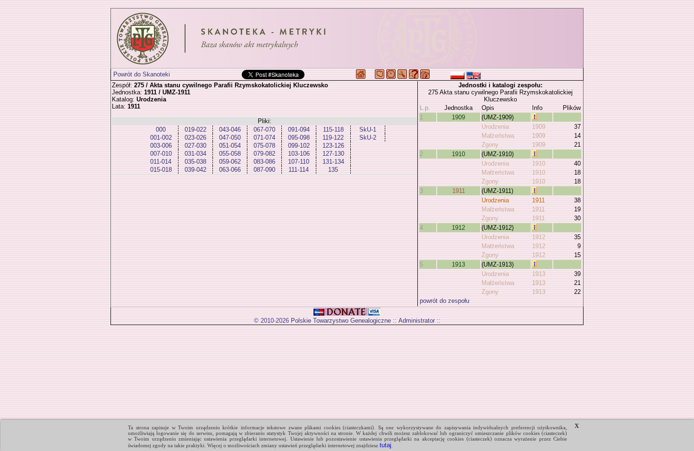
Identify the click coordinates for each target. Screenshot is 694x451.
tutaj (385, 445)
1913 (458, 264)
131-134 (333, 161)
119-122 (333, 137)
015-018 (161, 169)
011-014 (160, 161)
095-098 (299, 137)
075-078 (264, 145)
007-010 (161, 153)
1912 (458, 227)
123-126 (333, 145)
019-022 (195, 129)
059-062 (230, 161)
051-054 (230, 145)
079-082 (264, 153)
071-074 (264, 137)
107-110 (298, 161)
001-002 (161, 137)
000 (161, 129)
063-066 (230, 169)
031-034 (195, 153)
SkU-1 (367, 129)
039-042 (195, 169)
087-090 (264, 169)
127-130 (333, 153)
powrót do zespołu (444, 300)
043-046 (230, 129)
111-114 (298, 169)
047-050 (230, 137)
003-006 (161, 145)
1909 (458, 117)
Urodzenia (495, 126)
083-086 (264, 161)
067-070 (264, 129)
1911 (458, 190)
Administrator (416, 320)
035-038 (195, 161)
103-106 (299, 153)
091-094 (299, 129)
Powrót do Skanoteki (141, 74)
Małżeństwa (498, 135)
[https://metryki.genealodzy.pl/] (347, 38)
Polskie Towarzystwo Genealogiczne (341, 320)
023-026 (195, 137)
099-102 (299, 145)
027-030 (195, 145)
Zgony (490, 144)
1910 (458, 154)
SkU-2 (367, 137)
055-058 (230, 153)
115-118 (333, 129)
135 (333, 169)
